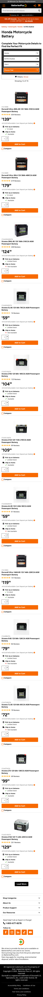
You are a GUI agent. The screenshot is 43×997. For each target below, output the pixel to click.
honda (20, 27)
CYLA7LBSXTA (6, 702)
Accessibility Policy (14, 985)
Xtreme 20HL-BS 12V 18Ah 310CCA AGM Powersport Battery (18, 242)
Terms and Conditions (21, 989)
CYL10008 (5, 107)
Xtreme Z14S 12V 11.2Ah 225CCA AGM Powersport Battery (17, 838)
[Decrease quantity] (7, 139)
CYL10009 (5, 173)
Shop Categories (9, 898)
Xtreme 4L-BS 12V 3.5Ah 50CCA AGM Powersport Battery (16, 507)
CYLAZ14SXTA (6, 835)
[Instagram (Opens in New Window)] (12, 932)
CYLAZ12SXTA (6, 438)
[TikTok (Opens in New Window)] (24, 932)
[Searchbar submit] (39, 10)
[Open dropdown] (34, 123)
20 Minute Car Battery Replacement (21, 1)
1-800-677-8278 (14, 923)
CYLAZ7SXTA (6, 768)
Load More (22, 884)
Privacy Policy (21, 995)
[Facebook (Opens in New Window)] (5, 932)
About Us (7, 903)
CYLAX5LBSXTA (7, 305)
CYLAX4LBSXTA (7, 504)
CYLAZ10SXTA (6, 372)
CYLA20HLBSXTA (7, 239)
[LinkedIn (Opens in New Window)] (18, 932)
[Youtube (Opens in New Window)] (30, 932)
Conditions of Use (29, 985)
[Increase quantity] (7, 138)
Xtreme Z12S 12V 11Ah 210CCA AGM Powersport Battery (16, 441)
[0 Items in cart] (39, 5)
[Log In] (34, 5)
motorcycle (12, 27)
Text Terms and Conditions (21, 992)
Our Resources (9, 912)
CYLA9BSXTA (6, 636)
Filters (20, 77)
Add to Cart (20, 144)
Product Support (10, 908)
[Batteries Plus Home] (19, 5)
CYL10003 (5, 570)
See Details (29, 21)
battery (4, 27)
